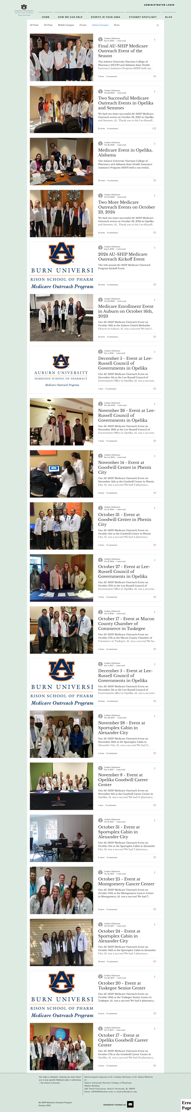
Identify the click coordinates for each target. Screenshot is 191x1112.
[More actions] (155, 39)
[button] (157, 25)
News (116, 25)
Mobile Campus (66, 25)
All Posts (34, 25)
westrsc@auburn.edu (126, 1091)
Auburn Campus (100, 25)
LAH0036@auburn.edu (102, 1091)
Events (83, 25)
